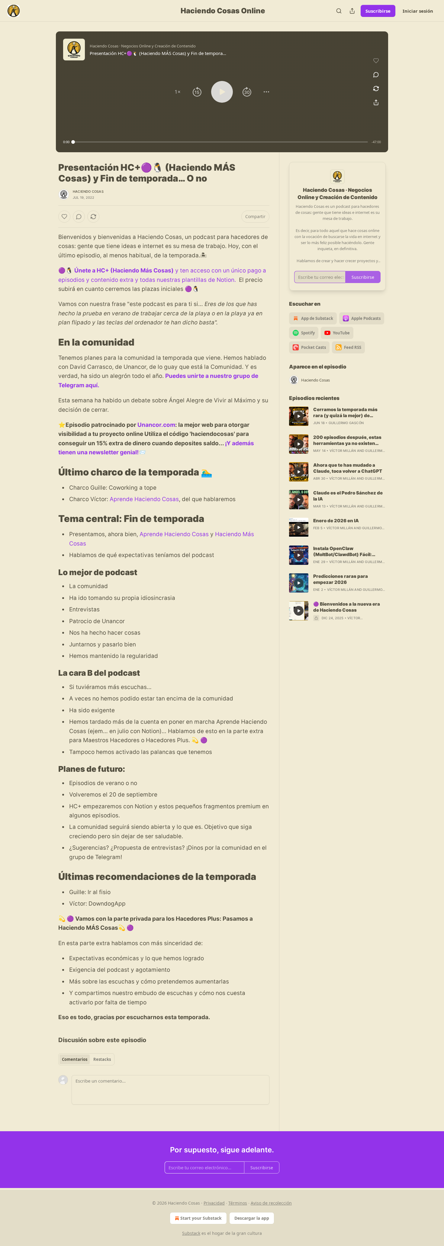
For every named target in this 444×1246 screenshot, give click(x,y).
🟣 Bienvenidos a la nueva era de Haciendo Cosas (346, 607)
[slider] (220, 142)
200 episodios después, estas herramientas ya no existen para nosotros (347, 440)
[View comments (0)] (376, 74)
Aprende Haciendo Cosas (144, 499)
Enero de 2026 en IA (336, 520)
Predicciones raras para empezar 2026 (340, 579)
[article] (337, 416)
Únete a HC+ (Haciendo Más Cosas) (124, 270)
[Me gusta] (64, 217)
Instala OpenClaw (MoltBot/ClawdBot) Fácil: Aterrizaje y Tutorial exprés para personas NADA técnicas (347, 552)
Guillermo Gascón (346, 423)
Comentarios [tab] (74, 1059)
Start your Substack (201, 1218)
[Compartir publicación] (352, 11)
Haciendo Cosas (88, 191)
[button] (178, 91)
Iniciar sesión (418, 11)
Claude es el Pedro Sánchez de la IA (348, 496)
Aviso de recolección (271, 1203)
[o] (299, 416)
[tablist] (86, 1059)
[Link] (50, 342)
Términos (237, 1203)
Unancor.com (156, 424)
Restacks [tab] (102, 1059)
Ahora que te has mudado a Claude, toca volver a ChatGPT (347, 468)
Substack (191, 1233)
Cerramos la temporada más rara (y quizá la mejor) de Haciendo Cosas (345, 413)
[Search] (339, 11)
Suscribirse (378, 11)
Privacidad (214, 1203)
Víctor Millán (343, 451)
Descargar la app (251, 1218)
